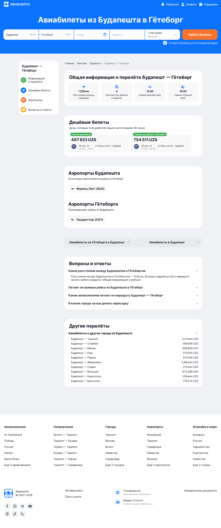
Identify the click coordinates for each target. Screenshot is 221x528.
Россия (8, 446)
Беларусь (199, 434)
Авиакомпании (15, 427)
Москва (110, 440)
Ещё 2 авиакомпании (17, 465)
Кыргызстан (200, 452)
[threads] (7, 514)
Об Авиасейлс (74, 490)
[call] (22, 514)
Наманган (111, 452)
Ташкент (110, 434)
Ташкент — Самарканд (68, 465)
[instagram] (15, 506)
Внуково (152, 459)
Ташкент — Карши (65, 459)
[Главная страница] (16, 4)
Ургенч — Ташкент (65, 434)
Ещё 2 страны (201, 465)
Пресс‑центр (73, 496)
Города (110, 427)
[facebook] (7, 506)
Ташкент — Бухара (65, 440)
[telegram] (22, 506)
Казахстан (199, 459)
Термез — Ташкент (66, 446)
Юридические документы (200, 490)
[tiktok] (15, 514)
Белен (109, 446)
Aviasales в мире (205, 427)
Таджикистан (201, 446)
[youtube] (30, 506)
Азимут (8, 452)
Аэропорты (155, 427)
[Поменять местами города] (38, 34)
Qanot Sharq (11, 459)
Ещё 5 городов (114, 465)
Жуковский (154, 434)
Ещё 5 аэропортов (158, 465)
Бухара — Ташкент (65, 452)
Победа (9, 440)
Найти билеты (200, 35)
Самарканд (112, 459)
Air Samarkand (13, 434)
